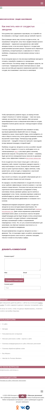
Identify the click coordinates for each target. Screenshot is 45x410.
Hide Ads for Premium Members (12, 358)
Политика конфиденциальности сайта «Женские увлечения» (21, 343)
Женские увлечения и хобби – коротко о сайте (17, 338)
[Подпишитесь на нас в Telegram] (28, 407)
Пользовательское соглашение (12, 334)
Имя (5, 272)
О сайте (4, 324)
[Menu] (42, 3)
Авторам (5, 329)
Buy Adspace (6, 353)
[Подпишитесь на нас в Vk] (22, 407)
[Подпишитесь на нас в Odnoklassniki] (17, 407)
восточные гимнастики (33, 158)
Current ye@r (9, 284)
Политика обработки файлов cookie (13, 348)
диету (16, 151)
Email (25, 272)
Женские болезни (7, 19)
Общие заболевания (23, 19)
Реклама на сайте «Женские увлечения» (13, 380)
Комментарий (9, 256)
